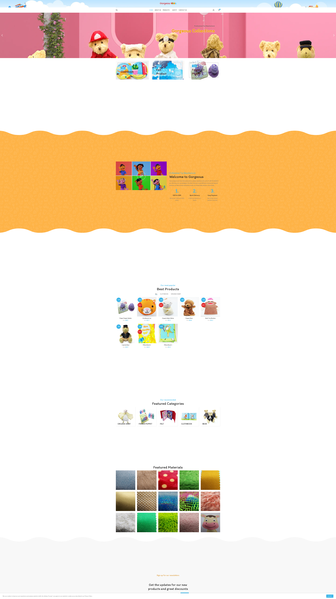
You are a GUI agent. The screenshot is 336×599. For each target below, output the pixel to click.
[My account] (213, 10)
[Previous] (2, 35)
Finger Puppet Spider (126, 318)
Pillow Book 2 (147, 345)
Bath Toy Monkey (210, 318)
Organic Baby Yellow (168, 318)
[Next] (334, 35)
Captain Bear (125, 345)
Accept (330, 596)
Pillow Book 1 (168, 345)
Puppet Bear (189, 318)
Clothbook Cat (146, 318)
